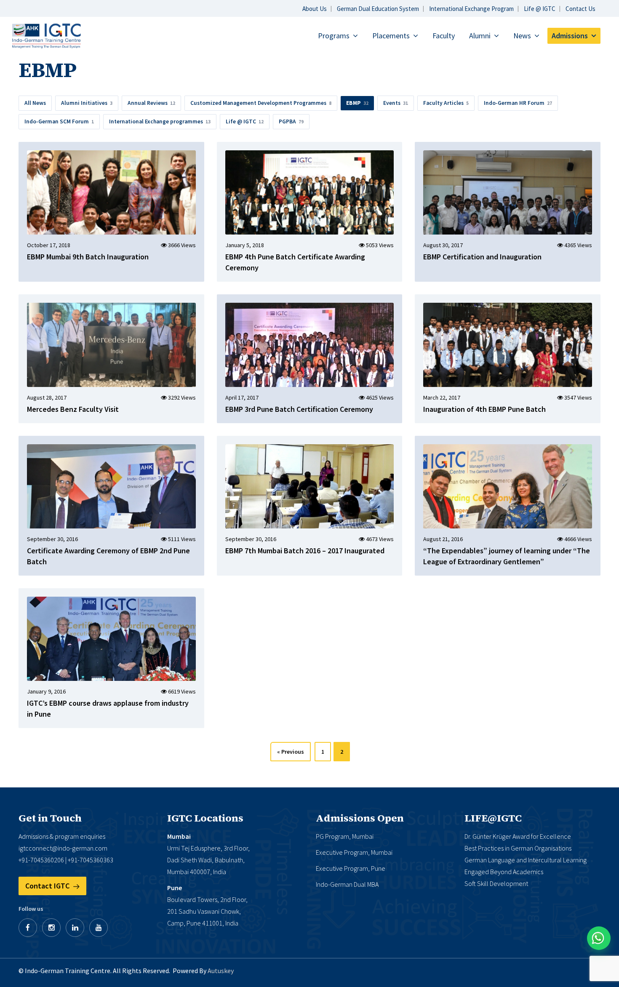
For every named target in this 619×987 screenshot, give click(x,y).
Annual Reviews (151, 103)
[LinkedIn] (75, 927)
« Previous (290, 751)
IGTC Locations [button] (205, 818)
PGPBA (291, 121)
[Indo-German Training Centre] (46, 35)
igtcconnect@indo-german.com (63, 848)
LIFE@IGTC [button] (493, 818)
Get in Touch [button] (50, 818)
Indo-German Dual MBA (347, 884)
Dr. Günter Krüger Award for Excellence (517, 836)
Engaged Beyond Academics (503, 871)
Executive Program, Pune (350, 868)
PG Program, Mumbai (345, 836)
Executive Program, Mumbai (354, 852)
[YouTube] (98, 927)
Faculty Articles (446, 103)
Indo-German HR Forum (518, 103)
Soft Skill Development (496, 883)
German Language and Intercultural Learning (525, 860)
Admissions (570, 35)
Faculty (443, 35)
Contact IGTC (48, 886)
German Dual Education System (378, 9)
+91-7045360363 (90, 860)
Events (395, 103)
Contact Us (580, 9)
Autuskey (221, 970)
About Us (314, 9)
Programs (334, 35)
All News (35, 103)
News (522, 35)
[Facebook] (28, 927)
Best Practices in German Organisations (517, 848)
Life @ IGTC (539, 9)
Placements (391, 35)
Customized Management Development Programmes (260, 103)
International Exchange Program (471, 9)
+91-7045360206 (41, 860)
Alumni (480, 35)
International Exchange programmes (160, 121)
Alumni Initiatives (86, 103)
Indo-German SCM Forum (59, 121)
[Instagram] (51, 927)
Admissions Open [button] (360, 818)
